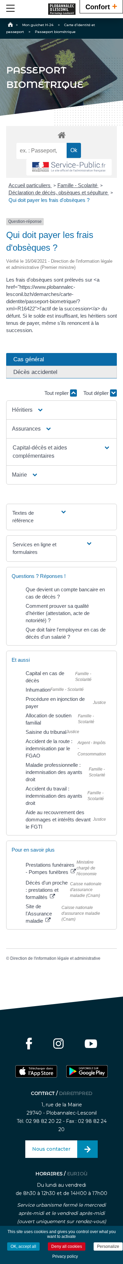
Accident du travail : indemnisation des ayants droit (54, 796)
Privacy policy (65, 1256)
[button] (28, 410)
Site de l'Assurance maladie (39, 913)
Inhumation (38, 690)
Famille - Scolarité (78, 185)
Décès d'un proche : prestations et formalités (47, 890)
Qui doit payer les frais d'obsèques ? (49, 200)
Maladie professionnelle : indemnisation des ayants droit (54, 772)
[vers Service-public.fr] (69, 167)
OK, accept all (23, 1246)
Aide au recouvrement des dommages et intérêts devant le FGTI (58, 819)
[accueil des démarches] (61, 134)
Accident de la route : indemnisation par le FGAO (49, 748)
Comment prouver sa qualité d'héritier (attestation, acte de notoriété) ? (58, 613)
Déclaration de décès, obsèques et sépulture (59, 192)
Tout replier (57, 393)
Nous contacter (51, 1149)
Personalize (108, 1246)
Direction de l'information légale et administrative (55, 958)
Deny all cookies (66, 1246)
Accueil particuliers (30, 185)
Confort (101, 6)
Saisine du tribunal (46, 732)
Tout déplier (96, 393)
